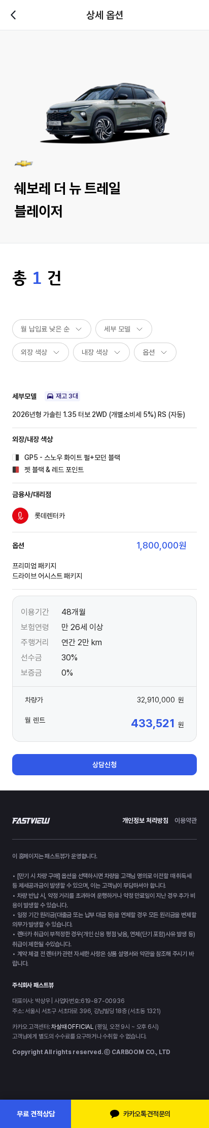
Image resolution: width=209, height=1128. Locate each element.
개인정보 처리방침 (145, 820)
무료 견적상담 (36, 1114)
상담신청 (104, 765)
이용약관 (186, 820)
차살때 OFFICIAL (72, 1026)
